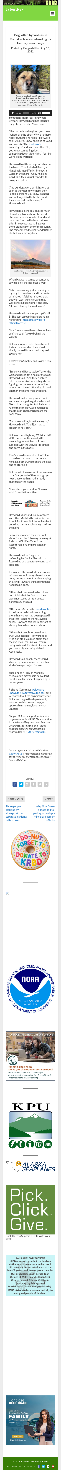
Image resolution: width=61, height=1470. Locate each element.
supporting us (15, 753)
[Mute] (39, 113)
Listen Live (14, 9)
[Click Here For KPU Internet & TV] (30, 1125)
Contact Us (29, 1466)
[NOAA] (30, 989)
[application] (30, 113)
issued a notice (43, 609)
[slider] (46, 113)
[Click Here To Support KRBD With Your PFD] (30, 1209)
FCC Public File (14, 1466)
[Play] (13, 113)
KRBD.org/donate (35, 732)
